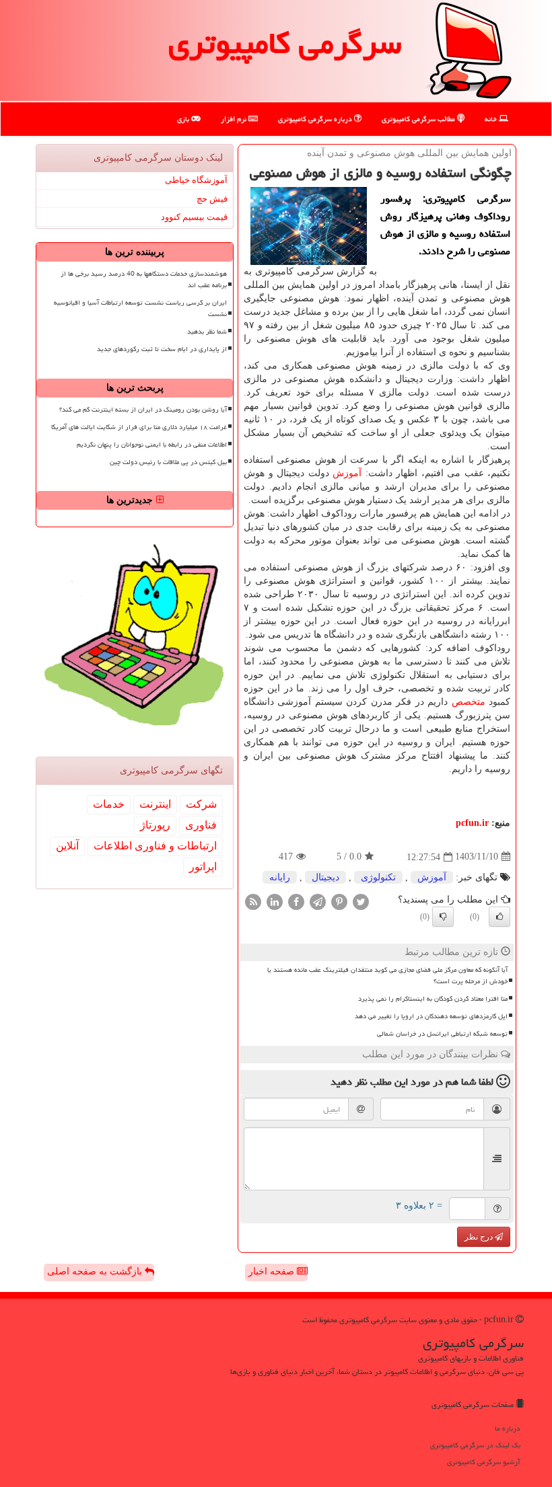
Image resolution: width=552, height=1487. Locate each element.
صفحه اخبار (272, 1271)
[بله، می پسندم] (499, 917)
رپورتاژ (155, 825)
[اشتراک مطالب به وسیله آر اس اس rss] (253, 901)
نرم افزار (234, 119)
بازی (184, 119)
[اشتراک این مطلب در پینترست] (339, 901)
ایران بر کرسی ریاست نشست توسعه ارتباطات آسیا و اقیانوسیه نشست (140, 308)
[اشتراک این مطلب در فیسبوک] (296, 901)
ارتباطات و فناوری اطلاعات (155, 845)
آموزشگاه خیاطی (196, 180)
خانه (492, 119)
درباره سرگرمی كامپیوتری (316, 119)
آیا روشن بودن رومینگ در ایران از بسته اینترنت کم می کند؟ (143, 409)
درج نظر (479, 1237)
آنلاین (67, 845)
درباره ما (507, 1428)
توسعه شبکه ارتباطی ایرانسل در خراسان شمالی (442, 1033)
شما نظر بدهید (207, 331)
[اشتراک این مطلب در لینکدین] (274, 901)
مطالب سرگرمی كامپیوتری (419, 119)
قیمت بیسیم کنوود (194, 217)
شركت (201, 804)
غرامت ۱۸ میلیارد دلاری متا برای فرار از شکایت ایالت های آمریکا (139, 427)
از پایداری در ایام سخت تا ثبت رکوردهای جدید (162, 349)
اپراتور (203, 866)
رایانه (279, 877)
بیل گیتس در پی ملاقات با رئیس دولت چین (168, 462)
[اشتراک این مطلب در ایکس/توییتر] (360, 901)
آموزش (347, 473)
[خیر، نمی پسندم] (443, 917)
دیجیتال (325, 877)
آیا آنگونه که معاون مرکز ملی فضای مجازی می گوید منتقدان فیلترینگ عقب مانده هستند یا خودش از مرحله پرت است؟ (387, 975)
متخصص (468, 702)
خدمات (109, 804)
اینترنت (155, 804)
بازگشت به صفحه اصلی (96, 1271)
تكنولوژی (378, 877)
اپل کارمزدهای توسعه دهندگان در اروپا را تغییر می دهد (431, 1016)
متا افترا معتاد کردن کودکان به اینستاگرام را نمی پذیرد (433, 998)
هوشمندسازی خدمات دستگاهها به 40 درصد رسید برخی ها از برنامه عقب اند (144, 279)
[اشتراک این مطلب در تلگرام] (317, 901)
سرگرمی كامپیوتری (284, 43)
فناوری (201, 825)
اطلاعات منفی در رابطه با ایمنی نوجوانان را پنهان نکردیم (152, 444)
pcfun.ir (472, 823)
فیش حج (212, 199)
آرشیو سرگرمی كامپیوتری (483, 1462)
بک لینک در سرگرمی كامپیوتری (475, 1445)
